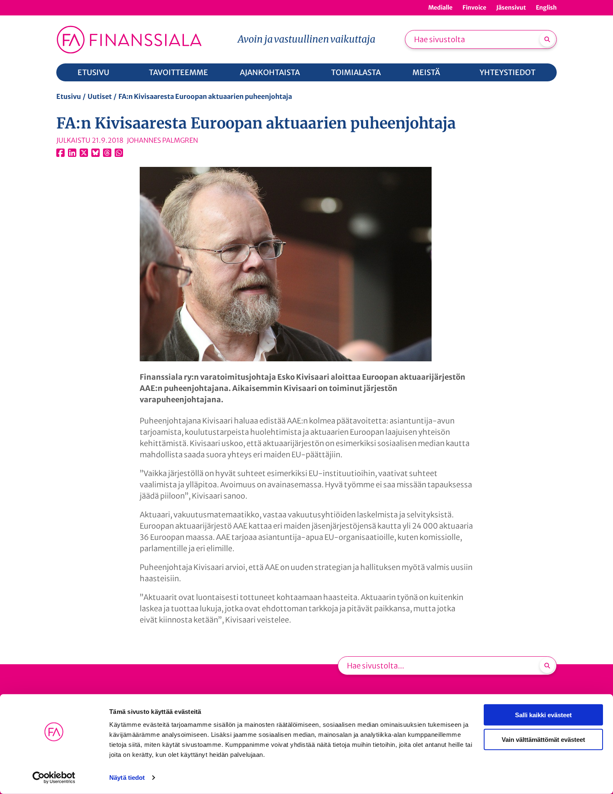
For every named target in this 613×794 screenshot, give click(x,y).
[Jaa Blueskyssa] (95, 153)
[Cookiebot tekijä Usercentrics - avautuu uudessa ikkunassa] (54, 777)
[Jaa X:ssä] (84, 153)
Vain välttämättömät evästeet (543, 739)
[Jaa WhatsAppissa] (119, 153)
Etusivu (68, 96)
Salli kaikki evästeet (543, 714)
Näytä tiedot (127, 777)
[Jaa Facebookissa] (60, 153)
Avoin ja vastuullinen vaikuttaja (306, 39)
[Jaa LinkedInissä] (72, 153)
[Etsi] (547, 39)
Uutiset (100, 96)
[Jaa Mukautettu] (107, 153)
